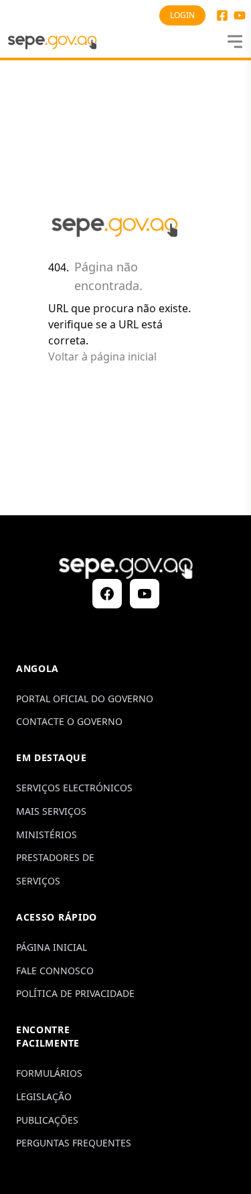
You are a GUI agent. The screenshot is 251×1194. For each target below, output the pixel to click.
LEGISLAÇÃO (44, 1096)
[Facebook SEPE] (222, 15)
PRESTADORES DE (55, 857)
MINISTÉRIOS (46, 834)
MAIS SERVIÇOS (51, 811)
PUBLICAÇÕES (47, 1120)
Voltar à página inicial (102, 356)
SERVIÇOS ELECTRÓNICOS (74, 787)
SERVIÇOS (38, 880)
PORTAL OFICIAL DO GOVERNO (84, 698)
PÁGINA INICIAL (51, 947)
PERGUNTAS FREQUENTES (73, 1142)
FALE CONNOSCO (55, 970)
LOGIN (182, 15)
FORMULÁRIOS (49, 1073)
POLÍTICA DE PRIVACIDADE (75, 993)
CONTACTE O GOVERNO (69, 721)
